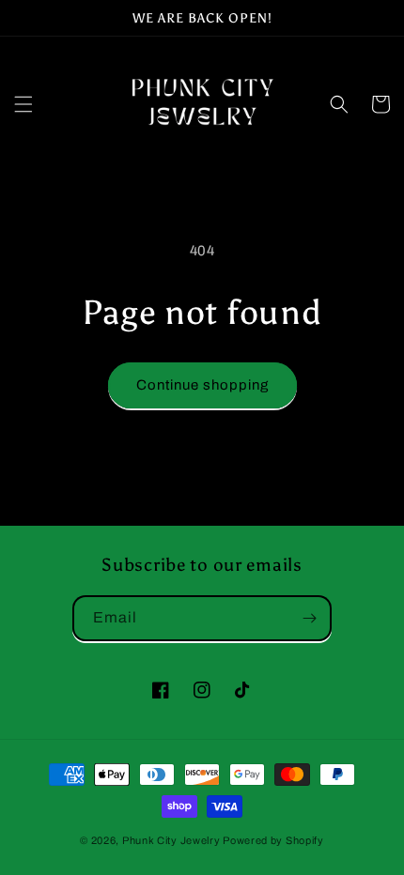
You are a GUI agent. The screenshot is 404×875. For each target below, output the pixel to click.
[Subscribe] (309, 618)
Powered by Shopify (273, 840)
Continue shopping (202, 384)
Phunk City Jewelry (171, 840)
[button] (23, 104)
